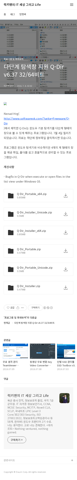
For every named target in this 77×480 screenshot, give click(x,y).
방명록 (22, 14)
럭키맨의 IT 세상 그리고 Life (22, 5)
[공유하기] (18, 308)
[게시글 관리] (22, 308)
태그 (12, 14)
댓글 (6, 378)
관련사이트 (9, 460)
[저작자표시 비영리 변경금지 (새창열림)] (48, 307)
